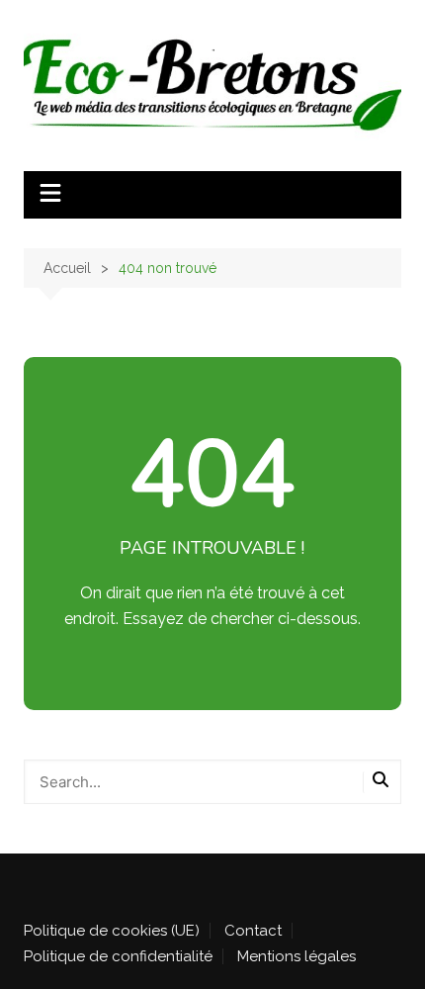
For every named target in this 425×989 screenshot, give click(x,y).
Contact (253, 931)
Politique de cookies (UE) (112, 931)
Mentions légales (296, 956)
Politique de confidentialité (118, 956)
